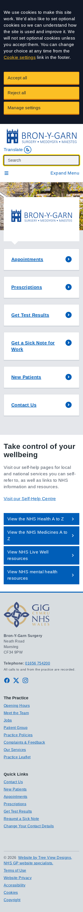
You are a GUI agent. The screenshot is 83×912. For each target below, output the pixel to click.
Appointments (15, 797)
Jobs (8, 720)
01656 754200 (37, 663)
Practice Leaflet (17, 757)
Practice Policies (18, 735)
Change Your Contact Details (29, 826)
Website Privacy (18, 878)
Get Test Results (18, 811)
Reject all (17, 92)
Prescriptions (15, 804)
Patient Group (15, 728)
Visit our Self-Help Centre (30, 498)
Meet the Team (16, 713)
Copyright (12, 900)
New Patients (15, 789)
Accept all (17, 77)
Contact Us (13, 782)
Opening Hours (17, 706)
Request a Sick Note (21, 819)
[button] (41, 260)
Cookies (11, 893)
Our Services (15, 750)
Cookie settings (20, 57)
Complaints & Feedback (24, 742)
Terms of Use (15, 870)
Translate (13, 149)
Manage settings (24, 107)
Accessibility (14, 885)
